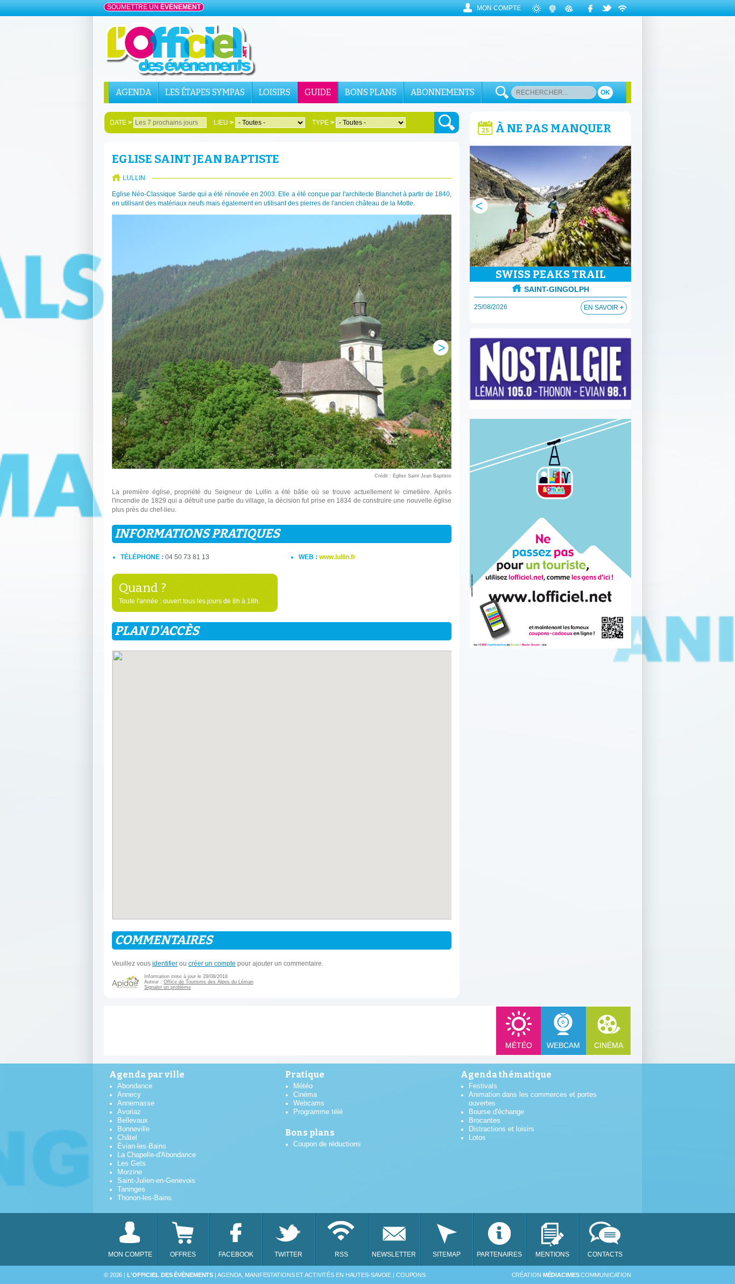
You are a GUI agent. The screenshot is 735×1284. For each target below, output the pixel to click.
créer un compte (212, 963)
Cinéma (608, 1045)
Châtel (127, 1137)
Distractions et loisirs (501, 1129)
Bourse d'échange (496, 1112)
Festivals (483, 1086)
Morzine (129, 1172)
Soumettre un (154, 7)
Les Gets (131, 1163)
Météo (518, 1045)
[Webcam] (553, 8)
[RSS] (623, 8)
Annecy (129, 1094)
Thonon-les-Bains (144, 1198)
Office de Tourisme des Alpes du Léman (208, 982)
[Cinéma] (569, 8)
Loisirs (275, 92)
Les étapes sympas (205, 92)
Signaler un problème (167, 987)
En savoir (604, 307)
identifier (165, 963)
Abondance (134, 1086)
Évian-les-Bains (141, 1146)
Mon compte (499, 8)
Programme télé (318, 1112)
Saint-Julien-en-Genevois (156, 1180)
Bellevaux (132, 1120)
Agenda (133, 92)
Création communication (571, 1275)
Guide (318, 92)
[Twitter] (607, 8)
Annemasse (135, 1103)
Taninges (131, 1189)
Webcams (308, 1103)
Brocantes (484, 1120)
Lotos (477, 1137)
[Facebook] (591, 8)
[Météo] (537, 8)
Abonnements (443, 92)
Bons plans (371, 92)
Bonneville (133, 1129)
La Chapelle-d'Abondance (156, 1155)
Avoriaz (129, 1112)
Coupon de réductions (327, 1144)
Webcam (563, 1045)
